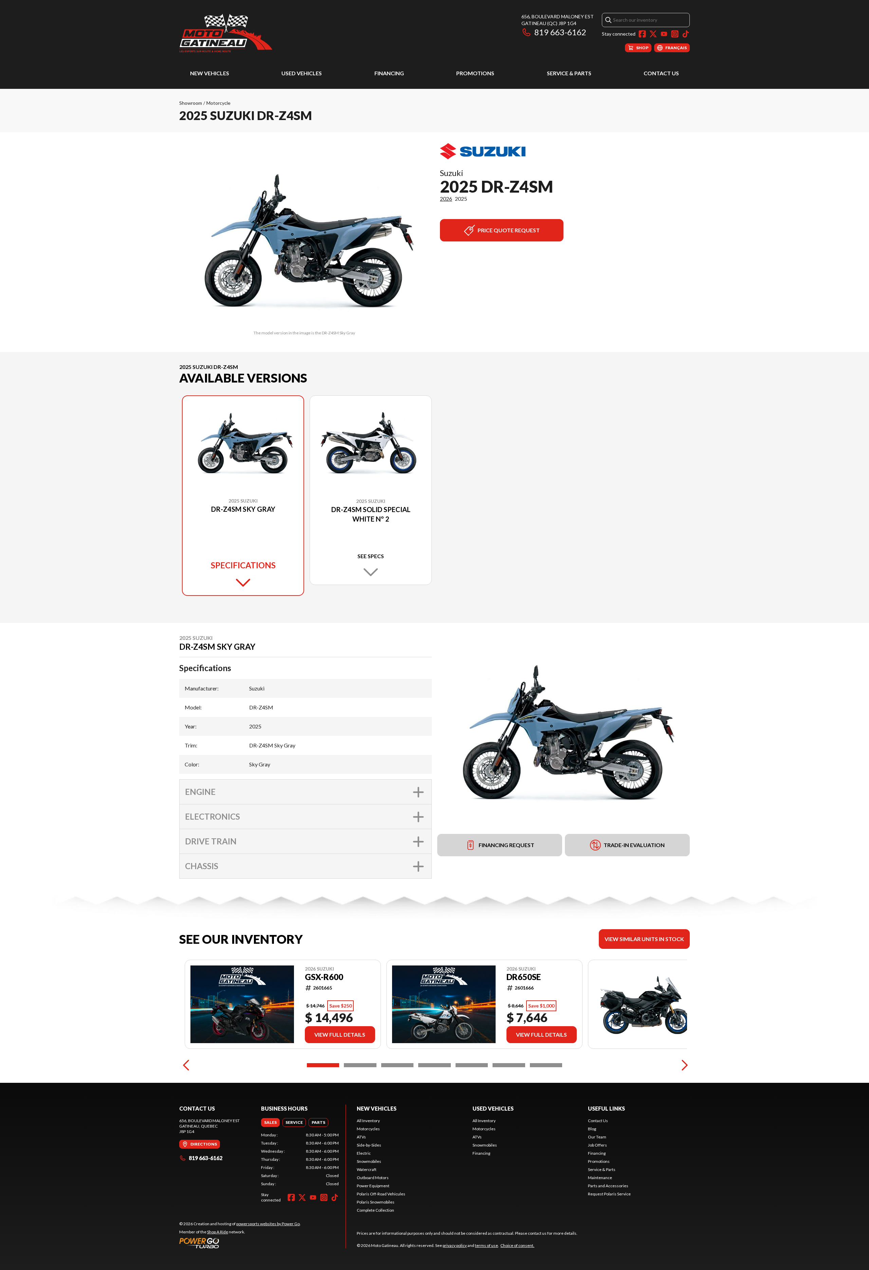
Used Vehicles (301, 73)
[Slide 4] (434, 1065)
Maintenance (600, 1177)
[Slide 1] (323, 1065)
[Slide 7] (546, 1065)
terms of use (486, 1245)
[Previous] (186, 1065)
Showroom (190, 103)
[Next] (683, 1065)
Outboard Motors (373, 1177)
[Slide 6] (509, 1065)
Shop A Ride (217, 1231)
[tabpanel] (300, 1159)
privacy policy (455, 1245)
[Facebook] (642, 34)
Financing (389, 73)
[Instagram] (675, 34)
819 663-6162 (560, 32)
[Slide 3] (397, 1065)
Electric (364, 1153)
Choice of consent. (517, 1245)
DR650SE (523, 977)
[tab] (270, 1122)
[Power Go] (240, 1242)
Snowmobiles (369, 1161)
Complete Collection (375, 1210)
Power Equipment (373, 1185)
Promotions (475, 73)
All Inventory (368, 1120)
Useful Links (606, 1108)
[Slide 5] (472, 1065)
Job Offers (597, 1145)
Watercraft (366, 1169)
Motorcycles (368, 1128)
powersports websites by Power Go (268, 1223)
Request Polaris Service (609, 1193)
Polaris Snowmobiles (375, 1202)
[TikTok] (686, 34)
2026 (446, 198)
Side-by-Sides (369, 1145)
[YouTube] (664, 34)
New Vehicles (209, 73)
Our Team (597, 1136)
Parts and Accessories (608, 1185)
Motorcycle (218, 103)
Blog (592, 1128)
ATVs (361, 1136)
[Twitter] (653, 34)
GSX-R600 (324, 977)
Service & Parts (569, 73)
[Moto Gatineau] (225, 33)
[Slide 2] (360, 1065)
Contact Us (661, 73)
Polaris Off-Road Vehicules (381, 1193)
